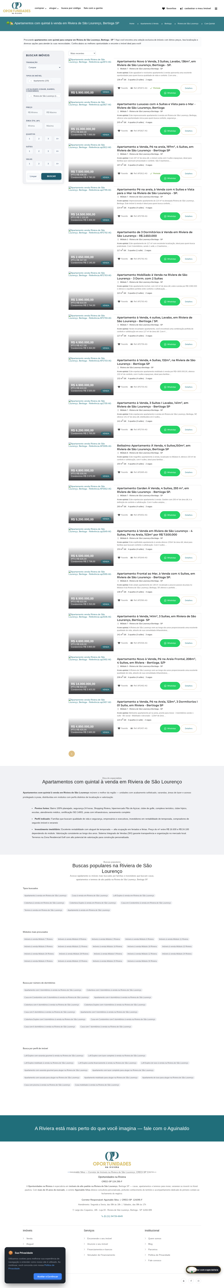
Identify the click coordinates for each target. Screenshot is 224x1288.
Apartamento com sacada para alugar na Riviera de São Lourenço (51, 1078)
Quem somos (154, 1238)
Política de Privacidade (159, 1255)
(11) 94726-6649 (114, 1216)
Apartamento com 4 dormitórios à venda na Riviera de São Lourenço (122, 997)
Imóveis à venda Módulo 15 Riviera (72, 961)
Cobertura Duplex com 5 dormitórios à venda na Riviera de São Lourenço (54, 1019)
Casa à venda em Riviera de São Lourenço (90, 896)
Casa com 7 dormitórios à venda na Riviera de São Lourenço (105, 1027)
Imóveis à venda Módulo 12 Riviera (142, 954)
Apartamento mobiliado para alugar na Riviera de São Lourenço (110, 1078)
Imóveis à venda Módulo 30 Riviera (142, 961)
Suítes (29, 147)
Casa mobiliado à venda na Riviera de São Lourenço (97, 1085)
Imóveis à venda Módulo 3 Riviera (38, 946)
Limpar (33, 176)
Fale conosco (154, 1260)
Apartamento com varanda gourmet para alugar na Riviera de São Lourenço (55, 1070)
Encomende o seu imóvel (99, 1238)
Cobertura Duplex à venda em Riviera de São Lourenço (93, 903)
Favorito (124, 88)
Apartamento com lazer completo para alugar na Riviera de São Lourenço (122, 1070)
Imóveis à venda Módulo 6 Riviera (139, 939)
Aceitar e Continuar (47, 1276)
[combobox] (43, 81)
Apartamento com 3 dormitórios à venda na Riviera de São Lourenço (52, 990)
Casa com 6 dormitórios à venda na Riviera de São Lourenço (49, 1027)
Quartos (30, 134)
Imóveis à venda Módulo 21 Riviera (72, 946)
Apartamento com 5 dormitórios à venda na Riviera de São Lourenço (108, 1012)
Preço (29, 107)
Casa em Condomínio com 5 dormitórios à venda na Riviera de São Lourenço (123, 1019)
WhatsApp (171, 93)
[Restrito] (183, 1280)
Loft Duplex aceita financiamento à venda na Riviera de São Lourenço (107, 1063)
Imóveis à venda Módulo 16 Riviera (107, 946)
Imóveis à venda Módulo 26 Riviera (39, 954)
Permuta (156, 88)
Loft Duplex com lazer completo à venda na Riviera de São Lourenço (116, 1056)
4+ (57, 139)
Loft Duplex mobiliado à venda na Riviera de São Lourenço (48, 1063)
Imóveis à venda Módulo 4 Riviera (38, 961)
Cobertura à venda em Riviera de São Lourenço (44, 903)
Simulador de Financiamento (101, 1255)
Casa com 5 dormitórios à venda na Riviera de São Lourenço (49, 1012)
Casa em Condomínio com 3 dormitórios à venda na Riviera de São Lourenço (56, 997)
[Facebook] (191, 1280)
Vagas (29, 159)
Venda (29, 1238)
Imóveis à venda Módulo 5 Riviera (108, 954)
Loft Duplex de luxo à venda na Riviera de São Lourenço (164, 1063)
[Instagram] (198, 1280)
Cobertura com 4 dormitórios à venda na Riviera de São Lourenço (51, 1005)
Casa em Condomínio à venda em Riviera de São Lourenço (146, 903)
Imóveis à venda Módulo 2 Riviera (106, 939)
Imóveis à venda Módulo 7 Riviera (38, 939)
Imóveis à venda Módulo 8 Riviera (72, 939)
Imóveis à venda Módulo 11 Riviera (173, 939)
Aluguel (30, 1244)
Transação (32, 62)
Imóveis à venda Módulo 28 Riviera (73, 954)
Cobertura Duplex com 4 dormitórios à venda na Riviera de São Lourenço (114, 1005)
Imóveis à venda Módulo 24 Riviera (177, 954)
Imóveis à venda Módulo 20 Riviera (107, 961)
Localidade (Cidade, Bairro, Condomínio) (40, 90)
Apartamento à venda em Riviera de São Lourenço (45, 896)
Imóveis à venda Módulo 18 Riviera (142, 946)
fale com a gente (93, 8)
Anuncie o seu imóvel (97, 1244)
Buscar (51, 176)
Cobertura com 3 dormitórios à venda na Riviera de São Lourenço (114, 990)
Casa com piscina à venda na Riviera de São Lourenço (47, 1085)
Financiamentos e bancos (99, 1249)
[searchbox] (53, 81)
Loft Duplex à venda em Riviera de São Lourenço (133, 896)
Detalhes (188, 88)
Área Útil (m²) (33, 121)
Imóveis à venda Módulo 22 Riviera (177, 946)
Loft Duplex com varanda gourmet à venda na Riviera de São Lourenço (53, 1056)
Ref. (140, 88)
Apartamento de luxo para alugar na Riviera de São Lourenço (167, 1078)
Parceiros (152, 1249)
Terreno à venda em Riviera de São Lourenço (43, 910)
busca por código (71, 8)
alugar (53, 8)
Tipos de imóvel (34, 76)
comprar (39, 8)
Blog (150, 1244)
